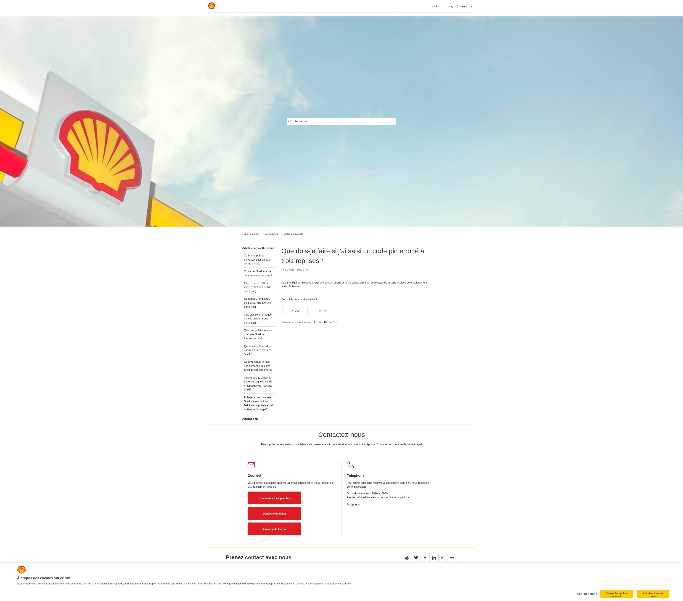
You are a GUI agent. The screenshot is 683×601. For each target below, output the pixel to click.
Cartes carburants (293, 234)
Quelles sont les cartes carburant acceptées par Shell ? (258, 350)
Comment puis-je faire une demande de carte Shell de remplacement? (258, 365)
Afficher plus (250, 418)
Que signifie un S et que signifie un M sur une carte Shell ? (258, 318)
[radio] (295, 311)
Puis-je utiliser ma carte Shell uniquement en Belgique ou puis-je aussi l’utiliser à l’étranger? (258, 403)
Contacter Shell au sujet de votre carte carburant (258, 273)
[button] (406, 557)
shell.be (436, 6)
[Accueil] (211, 7)
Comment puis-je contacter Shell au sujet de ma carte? (257, 259)
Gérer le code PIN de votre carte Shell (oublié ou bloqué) (257, 287)
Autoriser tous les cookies (653, 594)
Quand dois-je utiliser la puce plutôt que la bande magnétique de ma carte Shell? (258, 383)
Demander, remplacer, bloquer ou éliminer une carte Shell (257, 302)
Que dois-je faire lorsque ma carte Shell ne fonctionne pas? (258, 334)
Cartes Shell (271, 234)
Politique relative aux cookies (239, 583)
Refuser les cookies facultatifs (617, 594)
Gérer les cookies (587, 593)
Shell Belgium (251, 234)
